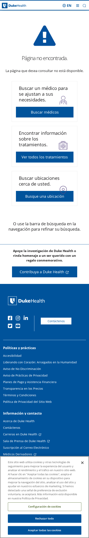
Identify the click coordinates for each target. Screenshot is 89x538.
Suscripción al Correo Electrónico (26, 448)
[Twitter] (11, 326)
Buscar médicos (45, 112)
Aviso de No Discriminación (22, 369)
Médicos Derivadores (17, 454)
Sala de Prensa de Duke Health (24, 441)
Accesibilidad (12, 356)
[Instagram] (19, 319)
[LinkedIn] (27, 319)
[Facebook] (11, 319)
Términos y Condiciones (19, 395)
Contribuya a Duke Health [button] (42, 271)
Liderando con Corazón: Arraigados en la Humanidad (40, 362)
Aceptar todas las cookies (44, 530)
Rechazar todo (44, 518)
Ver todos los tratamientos (45, 157)
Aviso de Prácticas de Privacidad (25, 375)
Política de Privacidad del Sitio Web (27, 402)
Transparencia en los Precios (23, 388)
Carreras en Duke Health (20, 434)
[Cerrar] (82, 462)
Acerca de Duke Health (19, 421)
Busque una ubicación (44, 196)
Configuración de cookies (44, 506)
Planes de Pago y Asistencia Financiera (30, 382)
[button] (67, 5)
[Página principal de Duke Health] (11, 5)
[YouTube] (19, 326)
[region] (44, 497)
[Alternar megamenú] (77, 5)
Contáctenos (56, 321)
